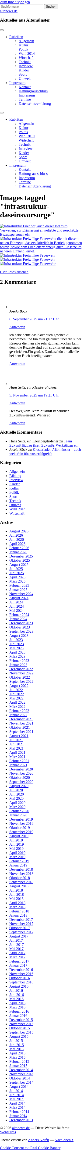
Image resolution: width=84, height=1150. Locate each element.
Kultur (23, 45)
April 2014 (17, 1103)
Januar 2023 (18, 665)
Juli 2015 (16, 1041)
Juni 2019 (16, 844)
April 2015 (17, 1053)
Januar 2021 (18, 765)
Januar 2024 (18, 619)
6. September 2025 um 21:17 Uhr (34, 319)
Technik (25, 62)
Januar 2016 (18, 1016)
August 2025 (18, 565)
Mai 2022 (16, 698)
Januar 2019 (18, 865)
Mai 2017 (16, 949)
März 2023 (17, 656)
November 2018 (21, 874)
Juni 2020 (16, 794)
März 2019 (17, 857)
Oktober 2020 (19, 778)
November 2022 (21, 673)
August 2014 (18, 1087)
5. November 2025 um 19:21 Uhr (34, 395)
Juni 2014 (16, 1095)
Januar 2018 (18, 915)
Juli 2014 (16, 1091)
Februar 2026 (19, 548)
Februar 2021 (19, 761)
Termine (25, 99)
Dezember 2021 (21, 719)
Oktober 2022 (19, 677)
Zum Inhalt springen (15, 2)
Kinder (24, 70)
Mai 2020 (16, 798)
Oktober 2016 (19, 978)
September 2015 (21, 1032)
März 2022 (17, 707)
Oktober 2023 (19, 627)
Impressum (17, 83)
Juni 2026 (16, 539)
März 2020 (17, 807)
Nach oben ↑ (64, 1140)
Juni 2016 (16, 995)
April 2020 (17, 803)
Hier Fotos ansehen (14, 272)
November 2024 (21, 594)
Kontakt (25, 87)
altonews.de (9, 11)
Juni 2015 (16, 1045)
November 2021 (21, 723)
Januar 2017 (18, 965)
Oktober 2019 (19, 828)
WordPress (8, 1132)
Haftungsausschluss (33, 91)
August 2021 (18, 736)
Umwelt (25, 79)
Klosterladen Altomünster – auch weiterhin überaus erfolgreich (45, 452)
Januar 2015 (18, 1066)
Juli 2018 (16, 890)
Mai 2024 (16, 610)
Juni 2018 (16, 894)
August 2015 (18, 1036)
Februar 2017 (19, 961)
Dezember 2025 (21, 556)
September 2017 (21, 932)
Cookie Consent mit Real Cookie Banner (30, 1148)
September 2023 (21, 631)
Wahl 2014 (27, 53)
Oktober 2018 (19, 878)
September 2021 (21, 732)
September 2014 (21, 1082)
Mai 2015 (16, 1049)
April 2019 (17, 853)
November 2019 (21, 823)
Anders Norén (38, 1140)
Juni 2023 (16, 644)
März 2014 (17, 1107)
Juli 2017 (16, 940)
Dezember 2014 (21, 1070)
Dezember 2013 (21, 1120)
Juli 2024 (16, 602)
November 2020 (21, 773)
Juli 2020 (16, 790)
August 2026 (18, 531)
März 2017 (17, 957)
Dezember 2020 (21, 769)
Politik (23, 49)
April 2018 (17, 903)
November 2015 (21, 1024)
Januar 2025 (18, 590)
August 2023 (18, 636)
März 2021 (17, 757)
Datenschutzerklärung (35, 104)
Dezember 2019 (21, 819)
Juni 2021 (16, 744)
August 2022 (18, 686)
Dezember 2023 (21, 623)
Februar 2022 (19, 711)
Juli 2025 (16, 569)
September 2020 (21, 782)
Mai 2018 (16, 899)
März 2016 (17, 1007)
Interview (26, 66)
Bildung (15, 476)
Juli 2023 (16, 640)
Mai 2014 (16, 1099)
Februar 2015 (19, 1061)
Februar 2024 (19, 615)
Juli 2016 (16, 990)
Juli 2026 (16, 535)
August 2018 (18, 886)
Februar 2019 (19, 861)
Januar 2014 (18, 1116)
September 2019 (21, 832)
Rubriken (16, 37)
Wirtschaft (26, 58)
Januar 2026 (18, 552)
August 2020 (18, 786)
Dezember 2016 (21, 970)
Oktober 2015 (19, 1028)
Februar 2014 (19, 1112)
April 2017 (17, 953)
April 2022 (17, 702)
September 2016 (21, 982)
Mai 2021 (16, 748)
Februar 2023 (19, 661)
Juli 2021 (16, 740)
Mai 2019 (16, 848)
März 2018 (17, 907)
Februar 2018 (19, 911)
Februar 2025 (19, 585)
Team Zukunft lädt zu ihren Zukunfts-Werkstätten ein (43, 443)
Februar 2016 (19, 1011)
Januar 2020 (18, 815)
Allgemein (26, 41)
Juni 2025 (16, 573)
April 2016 (17, 1003)
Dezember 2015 (21, 1020)
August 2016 (18, 986)
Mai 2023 (16, 648)
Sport (23, 74)
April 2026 (17, 544)
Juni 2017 (16, 945)
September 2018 (21, 882)
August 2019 (18, 836)
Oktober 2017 (19, 928)
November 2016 (21, 974)
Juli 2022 (16, 690)
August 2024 (18, 598)
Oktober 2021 (19, 727)
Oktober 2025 (19, 560)
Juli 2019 (16, 840)
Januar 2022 (18, 715)
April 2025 (17, 577)
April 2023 (17, 652)
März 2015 (17, 1057)
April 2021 (17, 752)
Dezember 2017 (21, 919)
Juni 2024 (16, 606)
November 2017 (21, 924)
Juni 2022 (16, 694)
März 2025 (17, 581)
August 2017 (18, 936)
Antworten (17, 327)
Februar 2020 (19, 811)
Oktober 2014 (19, 1078)
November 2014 (21, 1074)
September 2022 (21, 681)
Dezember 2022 (21, 669)
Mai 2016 (16, 999)
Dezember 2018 (21, 869)
